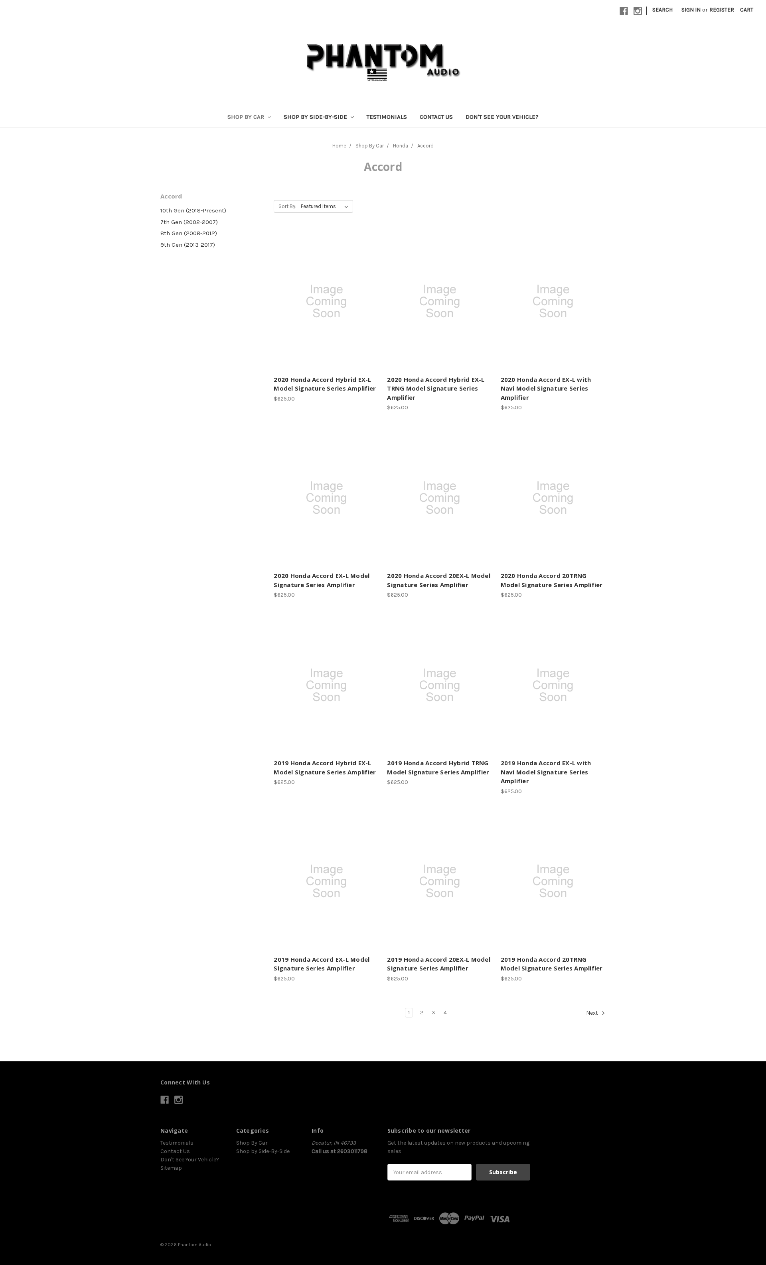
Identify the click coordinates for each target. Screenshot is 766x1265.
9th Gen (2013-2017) (187, 244)
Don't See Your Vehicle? (502, 116)
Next (592, 1013)
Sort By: (287, 206)
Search (662, 9)
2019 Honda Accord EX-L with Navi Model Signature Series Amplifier (546, 772)
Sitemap (171, 1168)
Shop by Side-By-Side (316, 116)
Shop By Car (246, 116)
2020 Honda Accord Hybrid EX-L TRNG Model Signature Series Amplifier (435, 388)
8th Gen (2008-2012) (188, 233)
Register (721, 9)
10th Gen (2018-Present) (193, 210)
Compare (323, 301)
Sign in (691, 9)
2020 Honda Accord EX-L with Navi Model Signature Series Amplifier (546, 388)
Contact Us (436, 116)
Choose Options (326, 315)
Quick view (326, 287)
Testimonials (387, 116)
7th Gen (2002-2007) (189, 222)
